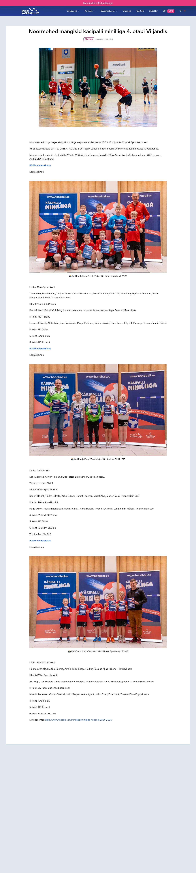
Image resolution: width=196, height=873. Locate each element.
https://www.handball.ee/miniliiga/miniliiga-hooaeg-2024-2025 (78, 720)
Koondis (89, 11)
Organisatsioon (108, 11)
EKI (168, 11)
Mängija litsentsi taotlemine (98, 3)
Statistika (153, 11)
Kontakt (140, 11)
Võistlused (72, 11)
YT (182, 11)
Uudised (127, 11)
